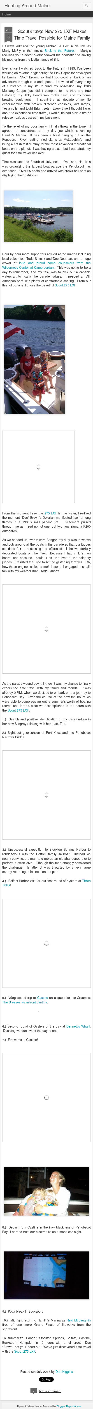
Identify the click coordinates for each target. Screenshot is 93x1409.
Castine (42, 997)
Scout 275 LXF (65, 285)
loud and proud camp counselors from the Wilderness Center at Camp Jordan (46, 265)
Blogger (61, 1406)
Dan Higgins (64, 1371)
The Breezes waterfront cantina (24, 1002)
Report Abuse (73, 1406)
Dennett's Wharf (78, 1026)
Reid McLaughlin (79, 1320)
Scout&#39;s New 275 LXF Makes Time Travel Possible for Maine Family (52, 34)
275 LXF (50, 513)
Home (6, 14)
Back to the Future (59, 50)
